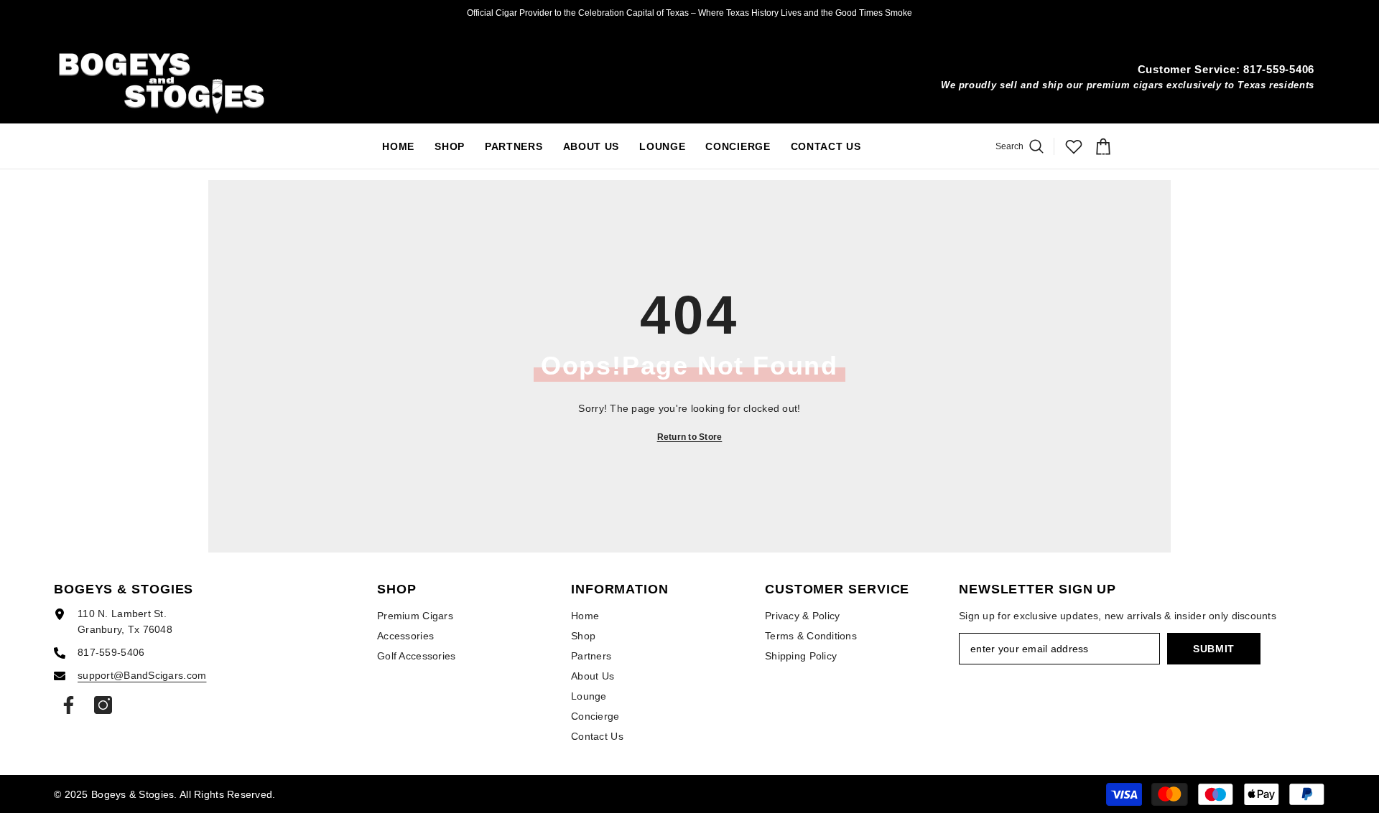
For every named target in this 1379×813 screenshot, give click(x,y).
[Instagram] (103, 705)
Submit (1214, 648)
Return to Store (690, 437)
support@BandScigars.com (142, 675)
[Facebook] (68, 705)
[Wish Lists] (1073, 146)
